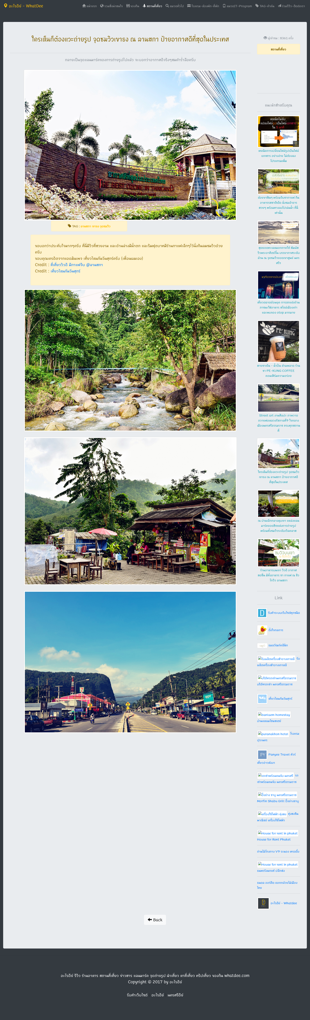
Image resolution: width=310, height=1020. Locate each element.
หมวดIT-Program (239, 5)
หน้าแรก (92, 5)
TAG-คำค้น (266, 5)
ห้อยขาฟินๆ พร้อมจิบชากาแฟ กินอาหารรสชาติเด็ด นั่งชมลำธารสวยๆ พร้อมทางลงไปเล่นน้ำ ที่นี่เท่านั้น (278, 205)
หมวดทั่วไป (176, 5)
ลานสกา (86, 226)
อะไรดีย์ (157, 995)
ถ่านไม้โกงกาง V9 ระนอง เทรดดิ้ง (278, 851)
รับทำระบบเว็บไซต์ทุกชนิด (283, 612)
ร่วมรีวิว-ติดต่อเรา (293, 5)
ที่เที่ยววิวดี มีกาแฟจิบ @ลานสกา (77, 264)
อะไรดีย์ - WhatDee (25, 6)
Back (157, 920)
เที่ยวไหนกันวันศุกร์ (65, 271)
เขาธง (95, 226)
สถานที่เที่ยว (154, 5)
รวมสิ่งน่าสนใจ (113, 5)
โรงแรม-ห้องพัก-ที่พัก (205, 5)
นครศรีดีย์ (175, 995)
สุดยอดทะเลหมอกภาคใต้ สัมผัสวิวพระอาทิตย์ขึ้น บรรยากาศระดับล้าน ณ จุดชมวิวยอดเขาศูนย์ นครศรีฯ (278, 255)
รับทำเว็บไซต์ (137, 995)
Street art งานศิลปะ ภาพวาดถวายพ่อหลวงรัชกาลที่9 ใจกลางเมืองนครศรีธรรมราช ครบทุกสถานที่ (278, 423)
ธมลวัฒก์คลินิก (278, 645)
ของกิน (134, 5)
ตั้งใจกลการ (275, 629)
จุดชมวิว (105, 226)
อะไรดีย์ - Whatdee (283, 902)
